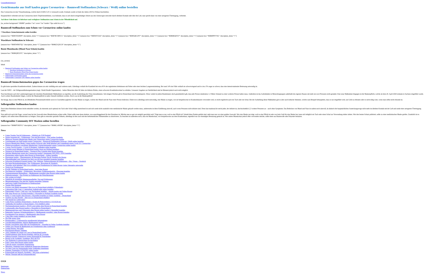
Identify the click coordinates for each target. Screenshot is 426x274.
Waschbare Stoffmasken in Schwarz (20, 70)
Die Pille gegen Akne (12, 218)
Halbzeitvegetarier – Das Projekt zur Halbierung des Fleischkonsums (29, 175)
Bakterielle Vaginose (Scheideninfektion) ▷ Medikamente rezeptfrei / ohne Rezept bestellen (37, 212)
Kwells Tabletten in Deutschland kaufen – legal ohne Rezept (26, 169)
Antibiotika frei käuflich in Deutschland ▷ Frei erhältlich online (27, 204)
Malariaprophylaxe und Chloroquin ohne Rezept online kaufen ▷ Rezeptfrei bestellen (35, 210)
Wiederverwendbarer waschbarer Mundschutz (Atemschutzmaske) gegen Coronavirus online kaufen (40, 145)
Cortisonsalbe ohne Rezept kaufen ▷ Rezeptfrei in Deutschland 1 (28, 208)
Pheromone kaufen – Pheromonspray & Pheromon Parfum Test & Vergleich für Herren (35, 157)
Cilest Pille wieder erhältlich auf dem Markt (20, 216)
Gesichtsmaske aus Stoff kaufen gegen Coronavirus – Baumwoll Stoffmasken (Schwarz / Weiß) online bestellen (44, 141)
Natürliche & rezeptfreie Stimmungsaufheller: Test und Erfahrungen (29, 179)
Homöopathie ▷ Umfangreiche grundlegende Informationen (26, 220)
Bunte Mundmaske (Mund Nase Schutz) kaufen (24, 72)
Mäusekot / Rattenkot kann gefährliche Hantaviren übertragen (26, 246)
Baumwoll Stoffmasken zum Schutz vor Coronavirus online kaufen (26, 68)
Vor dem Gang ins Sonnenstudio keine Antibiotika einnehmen (27, 248)
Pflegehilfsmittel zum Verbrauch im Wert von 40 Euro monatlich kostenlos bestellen (34, 159)
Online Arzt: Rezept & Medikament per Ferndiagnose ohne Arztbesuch (30, 226)
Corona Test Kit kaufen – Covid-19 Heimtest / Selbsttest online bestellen (30, 147)
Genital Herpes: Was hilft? (14, 228)
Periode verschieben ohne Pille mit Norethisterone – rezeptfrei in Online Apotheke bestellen (37, 224)
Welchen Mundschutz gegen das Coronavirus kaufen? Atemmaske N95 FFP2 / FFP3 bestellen (38, 153)
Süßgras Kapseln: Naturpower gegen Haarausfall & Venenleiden (27, 236)
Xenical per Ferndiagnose (14, 167)
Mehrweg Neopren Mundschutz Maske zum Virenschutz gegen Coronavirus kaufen (34, 139)
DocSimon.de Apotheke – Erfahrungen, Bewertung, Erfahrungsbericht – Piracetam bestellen (37, 171)
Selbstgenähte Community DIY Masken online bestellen (22, 77)
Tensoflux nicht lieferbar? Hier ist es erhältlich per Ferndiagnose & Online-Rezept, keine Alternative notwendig (44, 165)
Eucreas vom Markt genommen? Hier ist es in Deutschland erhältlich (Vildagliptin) (34, 187)
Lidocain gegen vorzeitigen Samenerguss (19, 244)
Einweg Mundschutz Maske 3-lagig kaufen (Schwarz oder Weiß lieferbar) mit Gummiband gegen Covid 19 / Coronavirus (48, 143)
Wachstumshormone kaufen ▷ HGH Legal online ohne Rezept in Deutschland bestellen (36, 206)
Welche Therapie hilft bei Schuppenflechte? (20, 254)
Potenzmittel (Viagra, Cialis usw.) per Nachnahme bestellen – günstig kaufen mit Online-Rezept (38, 191)
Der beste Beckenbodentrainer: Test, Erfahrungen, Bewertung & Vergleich (31, 163)
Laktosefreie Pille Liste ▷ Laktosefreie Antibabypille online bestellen (29, 189)
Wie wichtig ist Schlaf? (13, 177)
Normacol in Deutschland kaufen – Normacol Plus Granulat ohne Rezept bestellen (34, 151)
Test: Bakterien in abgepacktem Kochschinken (21, 240)
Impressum (5, 266)
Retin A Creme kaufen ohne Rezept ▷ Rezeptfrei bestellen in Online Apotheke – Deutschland (38, 196)
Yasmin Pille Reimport (13, 185)
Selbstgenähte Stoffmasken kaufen (16, 75)
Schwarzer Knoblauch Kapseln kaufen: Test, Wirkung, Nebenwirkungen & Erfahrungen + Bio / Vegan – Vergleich (45, 161)
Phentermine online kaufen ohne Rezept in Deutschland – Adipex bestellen (31, 155)
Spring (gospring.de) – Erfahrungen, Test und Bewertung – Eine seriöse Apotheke (34, 137)
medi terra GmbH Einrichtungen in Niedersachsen (22, 183)
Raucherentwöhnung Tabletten (16, 230)
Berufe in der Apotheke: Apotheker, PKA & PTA (22, 238)
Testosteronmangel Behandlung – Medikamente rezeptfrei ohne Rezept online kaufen (35, 173)
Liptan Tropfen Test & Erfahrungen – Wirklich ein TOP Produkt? (28, 135)
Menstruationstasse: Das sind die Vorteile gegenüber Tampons (27, 181)
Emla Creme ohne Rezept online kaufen (19, 242)
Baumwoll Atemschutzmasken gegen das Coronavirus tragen (24, 74)
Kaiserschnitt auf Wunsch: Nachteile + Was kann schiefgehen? (27, 252)
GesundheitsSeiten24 (8, 3)
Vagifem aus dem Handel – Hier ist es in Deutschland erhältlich (27, 198)
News (3, 272)
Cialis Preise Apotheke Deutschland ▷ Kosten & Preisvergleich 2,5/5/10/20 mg (33, 202)
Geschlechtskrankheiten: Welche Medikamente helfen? (24, 222)
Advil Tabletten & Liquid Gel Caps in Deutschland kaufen (25, 232)
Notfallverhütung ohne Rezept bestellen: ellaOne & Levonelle (27, 234)
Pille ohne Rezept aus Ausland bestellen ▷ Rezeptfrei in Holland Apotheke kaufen (34, 193)
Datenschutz (5, 268)
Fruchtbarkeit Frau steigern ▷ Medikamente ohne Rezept (25, 214)
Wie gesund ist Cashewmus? (15, 200)
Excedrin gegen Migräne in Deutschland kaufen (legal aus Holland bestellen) (32, 149)
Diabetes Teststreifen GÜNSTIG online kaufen (21, 250)
